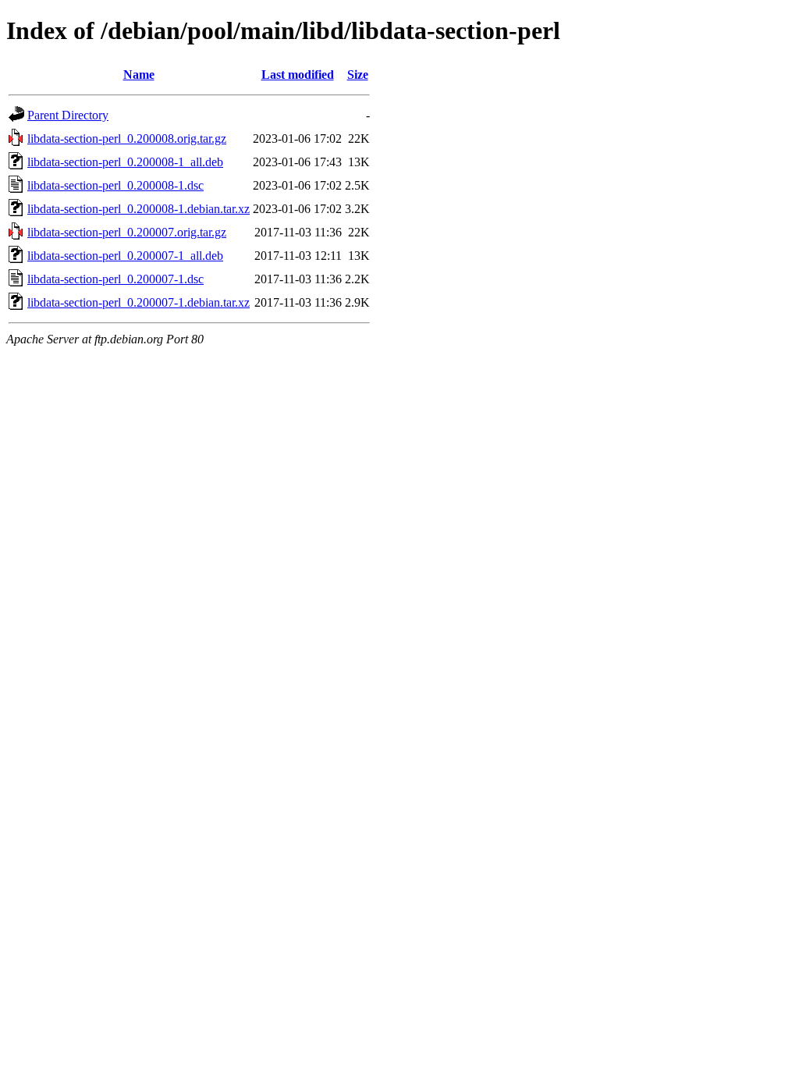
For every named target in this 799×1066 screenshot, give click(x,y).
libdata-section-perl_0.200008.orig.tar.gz (126, 138)
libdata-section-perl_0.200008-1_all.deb (125, 162)
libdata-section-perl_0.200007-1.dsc (115, 279)
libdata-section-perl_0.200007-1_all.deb (125, 255)
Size (357, 74)
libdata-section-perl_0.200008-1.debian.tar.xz (138, 208)
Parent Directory (67, 115)
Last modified (297, 74)
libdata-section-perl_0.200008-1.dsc (115, 185)
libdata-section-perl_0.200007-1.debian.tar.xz (138, 302)
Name (138, 74)
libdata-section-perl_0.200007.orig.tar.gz (126, 232)
